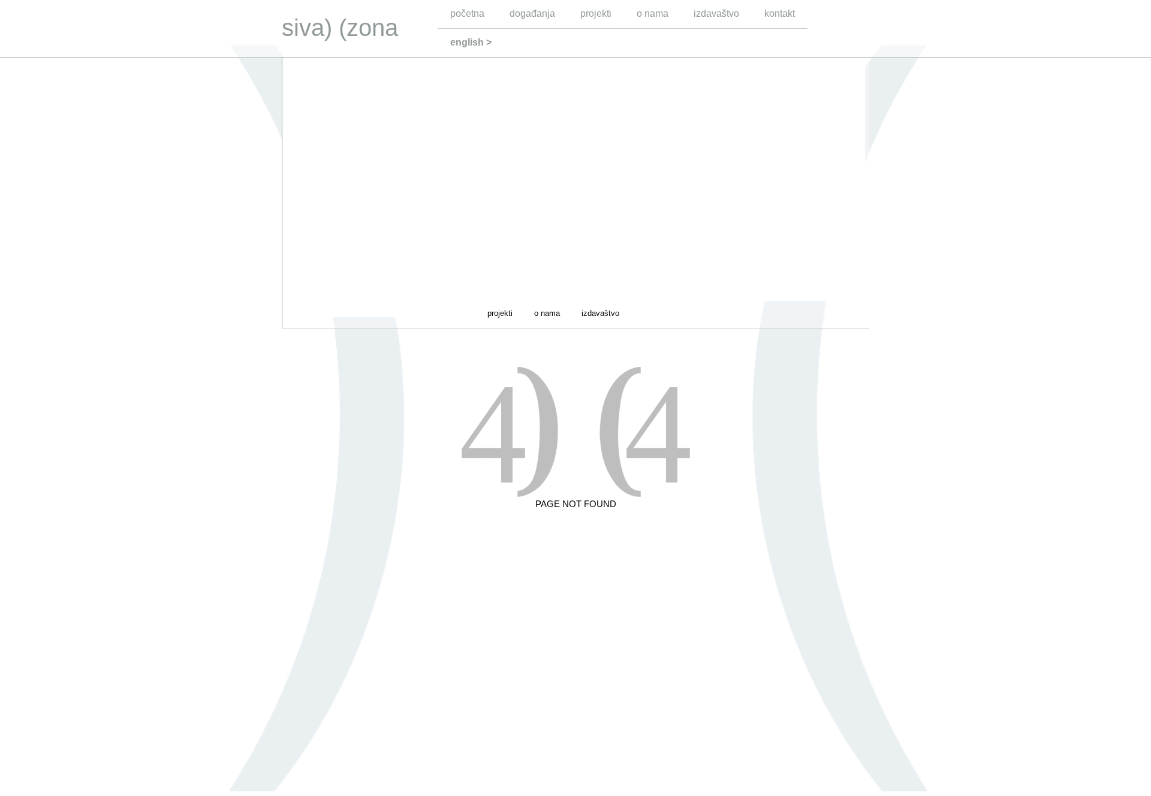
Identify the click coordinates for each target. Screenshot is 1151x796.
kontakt (779, 13)
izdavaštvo (716, 13)
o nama (652, 13)
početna (467, 13)
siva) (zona (340, 27)
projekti (595, 13)
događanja (532, 13)
